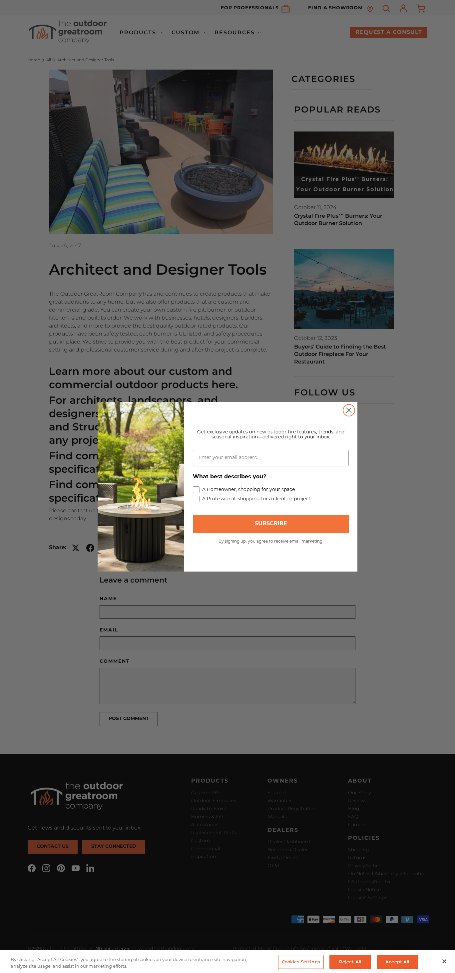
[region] (227, 961)
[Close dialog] (349, 410)
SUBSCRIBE (271, 524)
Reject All (350, 961)
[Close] (444, 961)
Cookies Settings (301, 961)
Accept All (397, 961)
